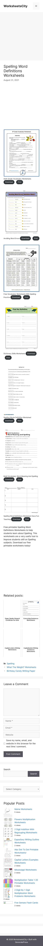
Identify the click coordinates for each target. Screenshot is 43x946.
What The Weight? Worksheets (21, 667)
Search (7, 769)
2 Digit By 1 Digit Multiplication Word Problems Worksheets (24, 893)
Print (19, 182)
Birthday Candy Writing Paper (21, 671)
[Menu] (36, 6)
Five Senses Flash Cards (26, 902)
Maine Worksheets (23, 809)
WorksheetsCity (15, 6)
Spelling (10, 663)
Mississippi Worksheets (25, 870)
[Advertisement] (21, 35)
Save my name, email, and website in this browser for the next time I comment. (21, 743)
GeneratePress (21, 942)
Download (9, 182)
